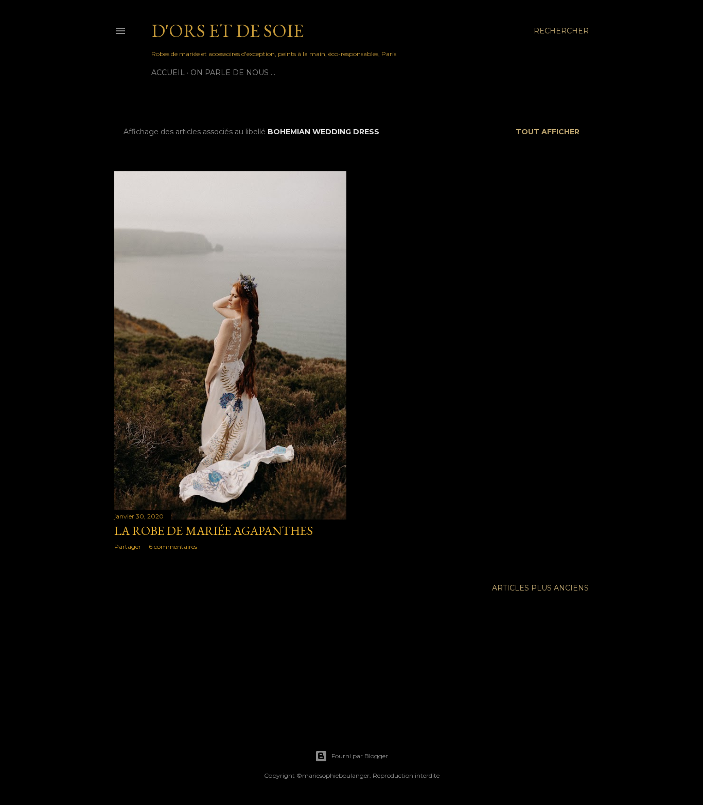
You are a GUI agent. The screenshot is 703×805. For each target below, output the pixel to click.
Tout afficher (547, 131)
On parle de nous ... (232, 72)
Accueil (168, 72)
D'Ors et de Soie (227, 31)
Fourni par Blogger (359, 756)
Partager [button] (127, 546)
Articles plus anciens (540, 588)
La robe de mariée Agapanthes (213, 531)
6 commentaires (173, 546)
